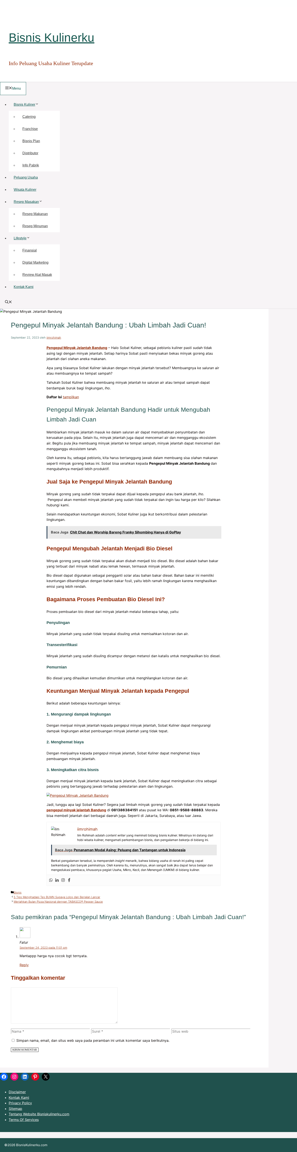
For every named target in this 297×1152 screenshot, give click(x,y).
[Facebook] (69, 880)
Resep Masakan (26, 202)
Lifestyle (20, 238)
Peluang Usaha (26, 177)
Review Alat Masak (37, 274)
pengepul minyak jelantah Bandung (76, 810)
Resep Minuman (35, 226)
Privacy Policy (20, 1103)
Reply (24, 965)
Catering (29, 116)
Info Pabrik (30, 165)
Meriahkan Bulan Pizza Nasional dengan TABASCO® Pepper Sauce (58, 901)
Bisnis (18, 892)
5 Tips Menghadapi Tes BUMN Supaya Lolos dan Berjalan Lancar (57, 897)
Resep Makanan (35, 214)
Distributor (30, 153)
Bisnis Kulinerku (51, 37)
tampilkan (71, 397)
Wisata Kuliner (25, 189)
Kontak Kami (23, 287)
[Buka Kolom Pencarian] (8, 302)
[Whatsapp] (51, 880)
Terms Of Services (24, 1119)
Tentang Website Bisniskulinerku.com (39, 1114)
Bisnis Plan (31, 141)
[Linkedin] (57, 880)
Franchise (30, 129)
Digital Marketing (35, 262)
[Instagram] (63, 880)
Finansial (29, 250)
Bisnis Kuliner (24, 104)
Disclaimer (17, 1092)
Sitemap (15, 1108)
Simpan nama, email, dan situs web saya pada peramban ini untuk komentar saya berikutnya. (92, 1040)
